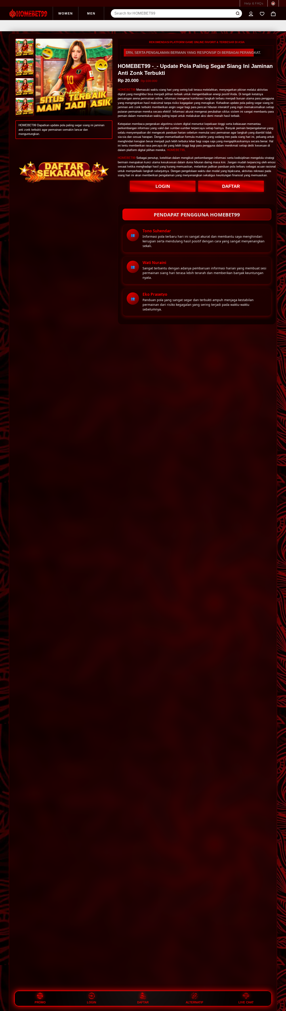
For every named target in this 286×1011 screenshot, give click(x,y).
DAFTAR (231, 186)
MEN (91, 13)
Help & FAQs (253, 3)
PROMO (40, 1002)
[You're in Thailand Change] (273, 3)
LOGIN (163, 186)
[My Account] (251, 13)
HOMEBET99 (126, 89)
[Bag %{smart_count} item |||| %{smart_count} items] (273, 13)
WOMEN (65, 13)
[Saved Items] (262, 13)
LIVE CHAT (246, 1002)
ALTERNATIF (194, 1002)
